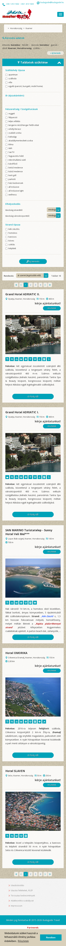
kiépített (12, 248)
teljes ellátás (14, 121)
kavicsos (12, 237)
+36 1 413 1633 (27, 4)
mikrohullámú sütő (17, 160)
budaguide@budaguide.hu (52, 3)
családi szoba (14, 133)
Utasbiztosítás (17, 885)
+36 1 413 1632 (12, 4)
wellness (12, 195)
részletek (51, 308)
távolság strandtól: (14, 210)
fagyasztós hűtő (16, 156)
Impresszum (16, 905)
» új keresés (55, 53)
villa (10, 82)
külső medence (15, 171)
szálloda (12, 79)
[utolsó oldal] (50, 285)
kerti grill (12, 175)
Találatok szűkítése (34, 62)
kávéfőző (12, 164)
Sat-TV (11, 152)
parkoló (12, 179)
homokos (12, 233)
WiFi (10, 148)
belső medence (15, 168)
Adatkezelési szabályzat (22, 900)
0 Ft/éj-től (33, 396)
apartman (13, 75)
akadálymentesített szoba (20, 141)
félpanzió (12, 117)
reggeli (11, 114)
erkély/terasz (14, 129)
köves (11, 241)
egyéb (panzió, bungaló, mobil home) (25, 86)
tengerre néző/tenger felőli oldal (23, 125)
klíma (10, 144)
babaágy (12, 137)
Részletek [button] (23, 941)
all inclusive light (15, 191)
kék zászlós (13, 229)
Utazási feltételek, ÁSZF (22, 890)
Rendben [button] (51, 937)
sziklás (11, 245)
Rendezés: (9, 275)
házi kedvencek (15, 183)
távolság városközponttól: (17, 215)
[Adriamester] (16, 14)
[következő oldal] (45, 285)
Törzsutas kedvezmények (23, 895)
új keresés (34, 261)
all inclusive (13, 187)
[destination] (33, 334)
